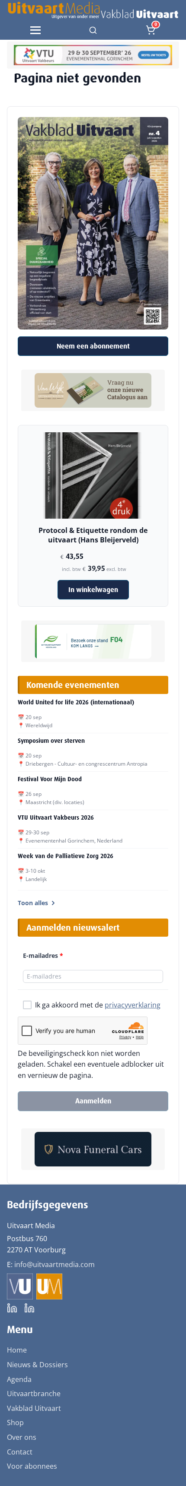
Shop (15, 1422)
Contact (19, 1452)
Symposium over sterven (51, 741)
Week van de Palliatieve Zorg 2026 (65, 856)
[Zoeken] (93, 30)
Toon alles (33, 902)
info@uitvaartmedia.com (54, 1264)
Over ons (21, 1437)
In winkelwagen (93, 589)
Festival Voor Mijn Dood (50, 779)
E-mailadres (43, 955)
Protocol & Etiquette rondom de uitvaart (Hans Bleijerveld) (93, 535)
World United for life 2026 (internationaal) (76, 702)
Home (17, 1350)
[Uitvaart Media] (93, 10)
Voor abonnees (32, 1466)
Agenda (19, 1379)
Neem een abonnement (93, 346)
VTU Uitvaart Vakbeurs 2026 (56, 817)
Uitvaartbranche (34, 1393)
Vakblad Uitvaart (34, 1408)
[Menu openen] (35, 30)
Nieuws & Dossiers (37, 1364)
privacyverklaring (132, 1005)
